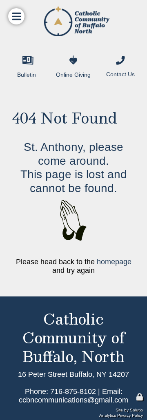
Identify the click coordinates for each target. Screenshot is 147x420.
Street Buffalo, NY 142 (83, 374)
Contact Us (116, 53)
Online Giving (73, 53)
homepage (114, 262)
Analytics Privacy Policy (121, 415)
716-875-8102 (73, 391)
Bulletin (18, 53)
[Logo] (73, 21)
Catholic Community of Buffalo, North (73, 337)
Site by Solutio (129, 410)
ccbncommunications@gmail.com (73, 400)
